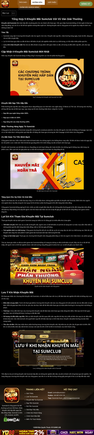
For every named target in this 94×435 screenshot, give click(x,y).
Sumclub (5, 405)
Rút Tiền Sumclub (32, 406)
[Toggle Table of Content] (12, 13)
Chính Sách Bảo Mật (33, 416)
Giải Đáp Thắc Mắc (32, 409)
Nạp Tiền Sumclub (32, 403)
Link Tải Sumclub (32, 396)
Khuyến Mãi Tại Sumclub (34, 400)
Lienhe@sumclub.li (59, 392)
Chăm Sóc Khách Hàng (29, 7)
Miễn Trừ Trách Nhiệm (33, 419)
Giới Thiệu (29, 393)
